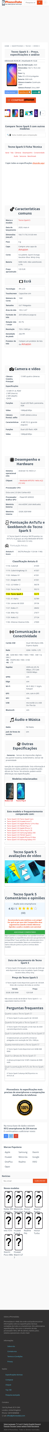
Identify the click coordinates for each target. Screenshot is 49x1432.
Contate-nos (12, 1351)
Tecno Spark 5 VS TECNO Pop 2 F (19, 826)
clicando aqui (38, 163)
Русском (13, 1426)
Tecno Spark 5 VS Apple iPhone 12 (19, 828)
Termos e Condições (14, 1356)
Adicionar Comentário (25, 932)
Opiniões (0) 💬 (24, 92)
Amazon (23, 249)
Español (32, 1424)
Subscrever (40, 1181)
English (26, 1424)
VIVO (34, 1161)
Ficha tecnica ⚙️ (11, 92)
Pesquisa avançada (13, 1395)
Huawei (8, 1157)
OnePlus (9, 1161)
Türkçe (18, 1426)
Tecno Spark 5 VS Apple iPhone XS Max (21, 837)
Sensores (22, 156)
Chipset (8, 1385)
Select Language (9, 1424)
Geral (7, 153)
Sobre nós (11, 1346)
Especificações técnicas (14, 1375)
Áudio (16, 156)
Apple (7, 1152)
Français (7, 1426)
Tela (11, 153)
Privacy (10, 1361)
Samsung (23, 1152)
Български (35, 1426)
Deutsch (38, 1424)
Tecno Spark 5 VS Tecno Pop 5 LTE (19, 830)
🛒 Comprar (16, 100)
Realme (22, 1161)
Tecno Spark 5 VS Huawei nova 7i (19, 821)
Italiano (24, 1426)
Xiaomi (35, 1152)
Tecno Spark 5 (24, 220)
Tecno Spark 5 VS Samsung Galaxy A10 (21, 839)
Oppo (7, 1166)
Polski (29, 1426)
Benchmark (32, 156)
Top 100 (8, 1390)
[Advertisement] (24, 25)
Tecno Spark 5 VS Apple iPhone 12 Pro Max (23, 823)
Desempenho (27, 153)
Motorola (23, 1157)
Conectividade (39, 153)
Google (35, 1157)
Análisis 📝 (36, 92)
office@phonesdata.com (16, 1416)
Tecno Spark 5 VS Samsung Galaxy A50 (21, 833)
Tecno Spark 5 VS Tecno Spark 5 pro (20, 819)
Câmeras (18, 153)
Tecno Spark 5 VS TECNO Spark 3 (19, 835)
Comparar (9, 1380)
